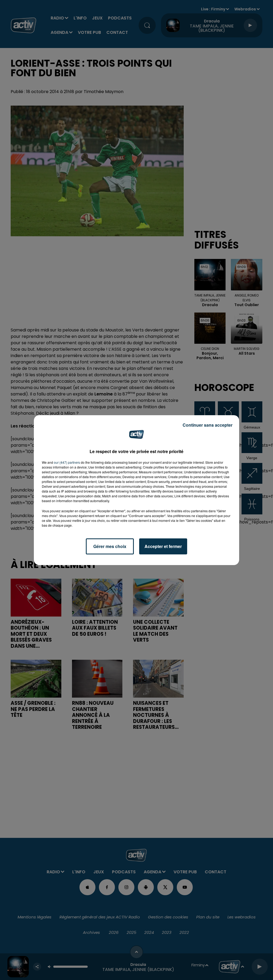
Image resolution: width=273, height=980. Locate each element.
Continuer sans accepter (207, 425)
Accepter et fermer (163, 546)
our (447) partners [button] (67, 462)
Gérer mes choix (109, 546)
